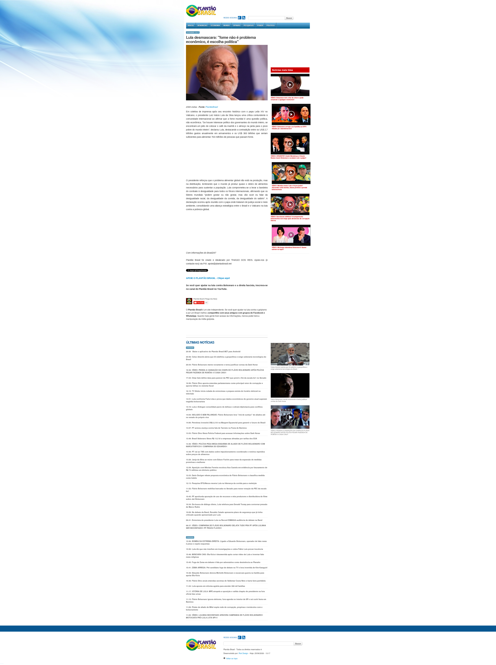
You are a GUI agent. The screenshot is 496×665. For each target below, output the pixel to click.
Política (270, 26)
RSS (243, 17)
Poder (260, 26)
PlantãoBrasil (212, 106)
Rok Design (243, 653)
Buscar (289, 18)
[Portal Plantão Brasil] (201, 10)
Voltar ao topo (231, 658)
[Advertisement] (270, 8)
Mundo (226, 26)
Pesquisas (249, 26)
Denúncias (202, 26)
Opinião (236, 26)
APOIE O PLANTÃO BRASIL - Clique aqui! (208, 278)
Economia (215, 26)
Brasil (191, 26)
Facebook (239, 17)
